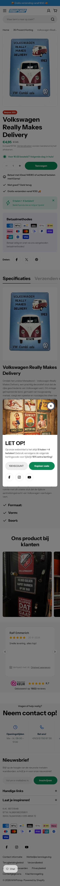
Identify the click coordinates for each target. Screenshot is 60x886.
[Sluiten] (51, 406)
